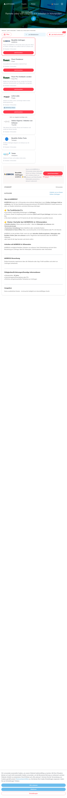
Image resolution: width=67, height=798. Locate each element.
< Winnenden (6, 23)
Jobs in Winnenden (11, 30)
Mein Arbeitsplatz (27, 12)
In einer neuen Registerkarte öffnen (53, 176)
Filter (7, 34)
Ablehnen (33, 789)
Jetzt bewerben (18, 52)
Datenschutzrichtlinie (22, 779)
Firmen (33, 4)
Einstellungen (33, 793)
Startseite (4, 30)
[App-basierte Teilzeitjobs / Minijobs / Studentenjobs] (9, 4)
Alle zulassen (33, 785)
